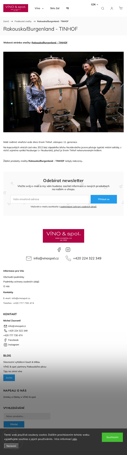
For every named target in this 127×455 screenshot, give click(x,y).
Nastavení (11, 446)
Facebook (59, 249)
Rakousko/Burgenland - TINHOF (49, 42)
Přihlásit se (103, 199)
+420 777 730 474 (12, 335)
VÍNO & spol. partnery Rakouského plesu (24, 366)
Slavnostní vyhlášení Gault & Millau (21, 362)
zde (74, 439)
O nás (6, 286)
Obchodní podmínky (13, 276)
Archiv (9, 377)
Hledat (14, 424)
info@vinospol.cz (46, 258)
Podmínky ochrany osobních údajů (21, 281)
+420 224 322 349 (87, 258)
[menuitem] (39, 8)
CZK (93, 4)
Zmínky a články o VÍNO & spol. (19, 396)
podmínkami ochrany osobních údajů (78, 206)
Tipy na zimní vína (12, 371)
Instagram (67, 249)
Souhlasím (112, 437)
